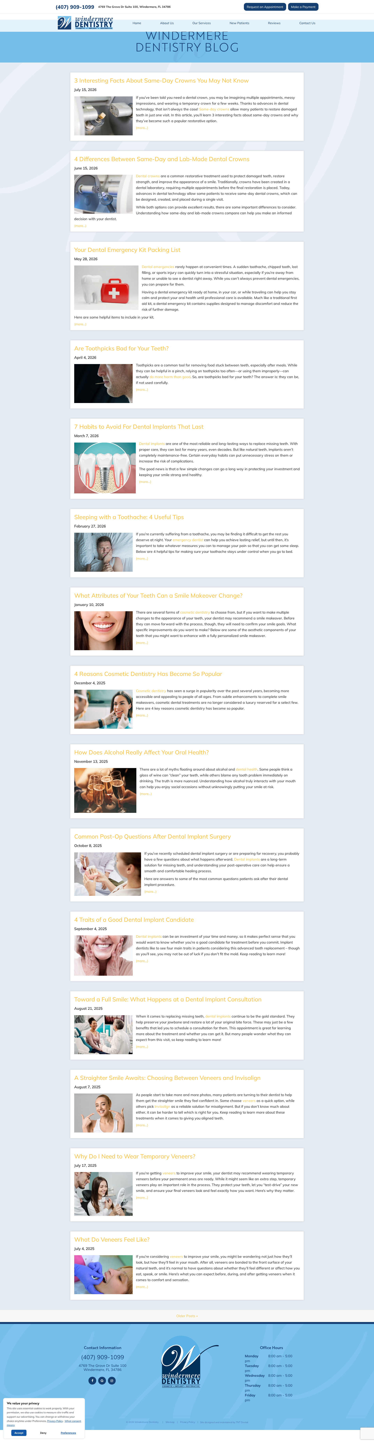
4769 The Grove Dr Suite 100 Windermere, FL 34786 (102, 1368)
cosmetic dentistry (195, 612)
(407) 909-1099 (75, 6)
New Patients (239, 23)
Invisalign (162, 1106)
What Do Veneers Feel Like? (112, 1239)
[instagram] (112, 1381)
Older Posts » (187, 1315)
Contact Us (307, 23)
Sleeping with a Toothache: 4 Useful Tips (129, 517)
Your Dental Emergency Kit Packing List (127, 249)
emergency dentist (188, 539)
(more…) (142, 127)
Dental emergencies (158, 266)
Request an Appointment (265, 7)
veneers (249, 1100)
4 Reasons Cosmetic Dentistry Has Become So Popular (148, 673)
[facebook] (92, 1381)
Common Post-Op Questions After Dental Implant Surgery (152, 836)
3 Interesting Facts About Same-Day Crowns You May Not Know (161, 80)
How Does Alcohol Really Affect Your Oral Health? (141, 752)
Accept (18, 1432)
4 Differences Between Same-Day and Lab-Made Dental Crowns (162, 159)
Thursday (253, 1385)
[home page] (85, 23)
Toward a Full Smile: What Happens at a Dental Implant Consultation (168, 999)
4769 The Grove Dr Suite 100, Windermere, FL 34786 (134, 6)
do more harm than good (170, 376)
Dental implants (152, 443)
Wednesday (255, 1375)
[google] (102, 1381)
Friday (250, 1395)
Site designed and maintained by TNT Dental (224, 1422)
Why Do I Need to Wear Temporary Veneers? (134, 1156)
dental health (247, 769)
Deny (43, 1432)
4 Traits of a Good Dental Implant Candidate (134, 919)
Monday (251, 1356)
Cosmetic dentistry (151, 690)
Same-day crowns (214, 109)
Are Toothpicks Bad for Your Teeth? (121, 348)
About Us (167, 23)
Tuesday (252, 1365)
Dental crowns (148, 176)
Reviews (274, 23)
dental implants (218, 1016)
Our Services (201, 23)
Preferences (68, 1432)
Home (137, 23)
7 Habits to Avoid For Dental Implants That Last (139, 426)
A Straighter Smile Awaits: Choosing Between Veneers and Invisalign (167, 1077)
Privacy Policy (187, 1422)
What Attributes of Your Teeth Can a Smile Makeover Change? (158, 595)
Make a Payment (303, 7)
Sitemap (170, 1422)
